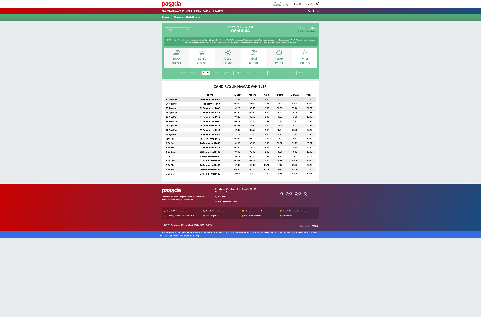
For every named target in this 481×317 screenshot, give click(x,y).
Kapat (199, 236)
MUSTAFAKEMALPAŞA (173, 11)
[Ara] (309, 11)
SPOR (189, 11)
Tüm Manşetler (212, 216)
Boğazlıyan (194, 73)
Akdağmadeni (181, 73)
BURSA (197, 11)
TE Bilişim (315, 226)
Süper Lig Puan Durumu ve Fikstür (180, 216)
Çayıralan (216, 73)
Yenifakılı (291, 73)
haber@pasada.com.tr (227, 202)
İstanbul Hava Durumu (215, 211)
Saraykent (250, 73)
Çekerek (227, 73)
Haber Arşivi (288, 216)
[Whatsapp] (300, 194)
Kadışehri (238, 73)
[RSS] (305, 194)
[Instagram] (291, 194)
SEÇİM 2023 (199, 225)
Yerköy (302, 73)
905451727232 (224, 197)
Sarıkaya (261, 73)
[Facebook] (282, 194)
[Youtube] (296, 194)
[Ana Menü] (317, 11)
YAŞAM (206, 11)
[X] (287, 194)
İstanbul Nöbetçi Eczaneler (178, 211)
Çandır (206, 73)
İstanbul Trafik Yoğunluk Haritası (296, 211)
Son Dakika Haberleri (252, 216)
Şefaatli (272, 73)
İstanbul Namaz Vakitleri (254, 211)
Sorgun (282, 73)
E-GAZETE (217, 11)
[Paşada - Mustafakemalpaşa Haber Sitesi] (171, 4)
